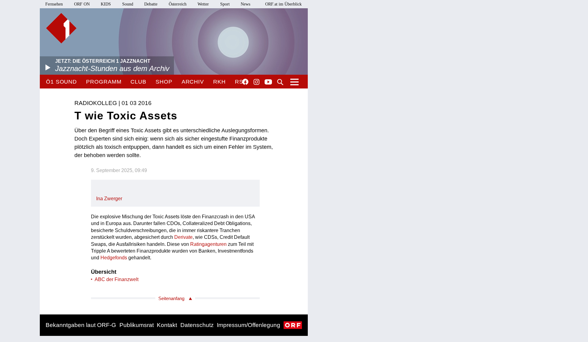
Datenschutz (197, 325)
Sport (225, 4)
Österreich (178, 4)
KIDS (106, 4)
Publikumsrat (136, 325)
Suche (280, 82)
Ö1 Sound (61, 82)
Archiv (193, 82)
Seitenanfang (171, 298)
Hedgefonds (113, 257)
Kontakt (167, 325)
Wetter (203, 4)
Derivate (183, 237)
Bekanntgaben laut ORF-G (81, 325)
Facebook (245, 82)
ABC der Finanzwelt (116, 279)
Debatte (150, 4)
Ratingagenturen (208, 244)
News (245, 4)
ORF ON (82, 4)
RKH (219, 82)
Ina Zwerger (109, 198)
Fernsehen (54, 4)
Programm (103, 82)
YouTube (268, 82)
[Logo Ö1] (61, 28)
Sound (127, 4)
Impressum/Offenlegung (248, 325)
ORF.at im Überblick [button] (283, 4)
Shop (164, 82)
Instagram (256, 82)
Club (138, 82)
